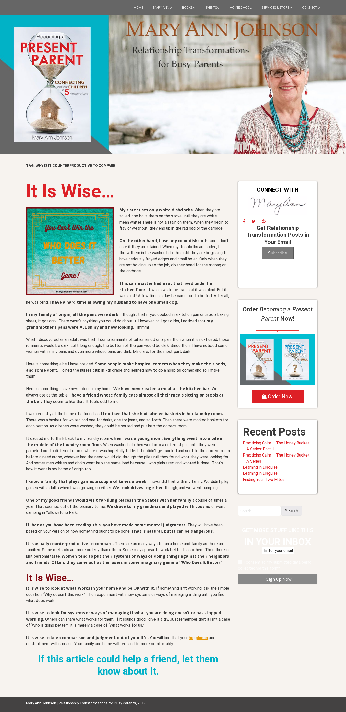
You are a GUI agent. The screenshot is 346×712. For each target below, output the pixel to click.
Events (211, 7)
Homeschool (241, 7)
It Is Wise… (70, 191)
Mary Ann (161, 7)
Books (187, 7)
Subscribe (277, 253)
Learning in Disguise (260, 467)
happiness (198, 637)
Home (138, 7)
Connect (309, 7)
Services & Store (275, 7)
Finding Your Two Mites (263, 479)
